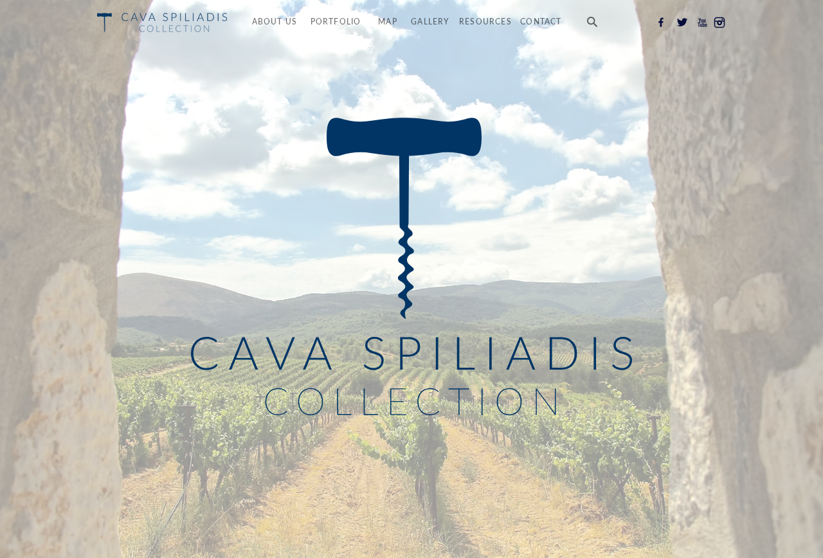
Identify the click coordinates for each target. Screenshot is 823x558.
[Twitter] (682, 22)
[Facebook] (661, 22)
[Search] (592, 21)
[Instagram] (719, 22)
